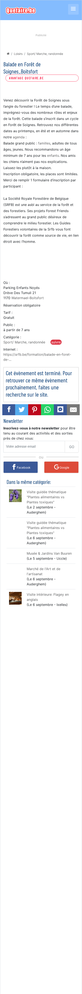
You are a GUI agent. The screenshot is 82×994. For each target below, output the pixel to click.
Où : (6, 282)
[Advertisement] (41, 261)
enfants (53, 155)
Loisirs (18, 54)
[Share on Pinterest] (34, 409)
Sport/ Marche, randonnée (45, 54)
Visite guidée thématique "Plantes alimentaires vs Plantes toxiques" (46, 497)
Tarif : (7, 312)
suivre (56, 342)
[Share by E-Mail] (73, 409)
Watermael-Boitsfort (27, 298)
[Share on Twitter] (21, 409)
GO (71, 447)
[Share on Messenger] (60, 409)
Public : (9, 325)
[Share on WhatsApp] (47, 409)
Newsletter (13, 420)
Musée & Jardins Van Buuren (49, 553)
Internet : (10, 349)
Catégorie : (12, 337)
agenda (19, 137)
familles (44, 143)
